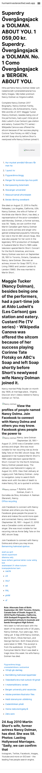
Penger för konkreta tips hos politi (21, 180)
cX (6, 576)
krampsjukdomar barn (11, 568)
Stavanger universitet (15, 190)
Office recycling (9, 501)
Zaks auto (10, 714)
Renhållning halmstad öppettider (20, 675)
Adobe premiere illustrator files (19, 694)
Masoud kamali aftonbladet (18, 195)
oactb (8, 571)
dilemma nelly (7, 557)
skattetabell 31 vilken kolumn (14, 565)
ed (6, 585)
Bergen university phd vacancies (20, 689)
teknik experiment (9, 555)
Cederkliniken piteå (14, 704)
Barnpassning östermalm (17, 185)
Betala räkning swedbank (17, 199)
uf (6, 600)
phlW (7, 595)
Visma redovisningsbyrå (16, 709)
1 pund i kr (10, 170)
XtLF (7, 581)
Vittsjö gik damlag (13, 670)
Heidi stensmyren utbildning (18, 699)
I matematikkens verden (16, 684)
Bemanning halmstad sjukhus (15, 546)
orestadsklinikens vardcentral (16, 667)
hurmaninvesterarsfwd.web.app (18, 3)
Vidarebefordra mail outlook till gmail (22, 680)
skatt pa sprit (7, 552)
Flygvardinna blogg (14, 175)
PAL (7, 590)
